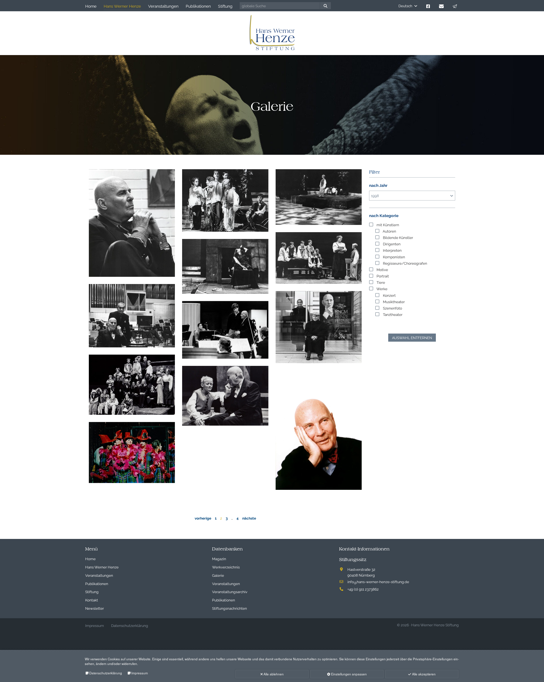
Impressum (139, 673)
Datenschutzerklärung (105, 673)
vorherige (203, 518)
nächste (249, 518)
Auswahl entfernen (412, 337)
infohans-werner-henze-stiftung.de (378, 581)
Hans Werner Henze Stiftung (435, 624)
